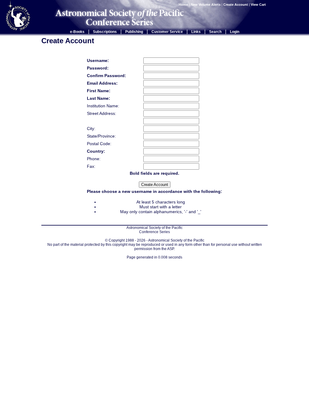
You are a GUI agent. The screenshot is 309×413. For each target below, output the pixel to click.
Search (215, 32)
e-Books (77, 32)
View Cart (259, 4)
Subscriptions (105, 32)
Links (196, 32)
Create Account (235, 4)
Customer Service (167, 32)
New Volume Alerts (206, 4)
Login (234, 32)
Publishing (134, 32)
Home (183, 4)
